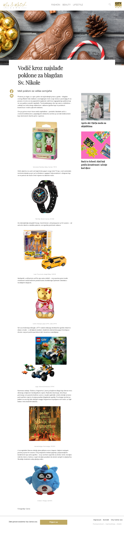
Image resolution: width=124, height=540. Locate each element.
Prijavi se (54, 522)
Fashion (55, 4)
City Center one (117, 520)
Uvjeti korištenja (110, 524)
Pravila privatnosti (98, 524)
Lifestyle (78, 4)
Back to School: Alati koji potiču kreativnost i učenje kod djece (94, 164)
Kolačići (119, 524)
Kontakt (106, 520)
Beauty (66, 4)
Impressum (97, 520)
